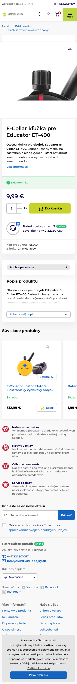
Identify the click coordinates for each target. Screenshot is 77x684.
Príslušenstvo (24, 26)
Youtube (32, 587)
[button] (40, 14)
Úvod (5, 26)
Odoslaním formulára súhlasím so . (38, 527)
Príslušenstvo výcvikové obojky (28, 30)
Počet (12, 208)
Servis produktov (51, 617)
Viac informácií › (18, 166)
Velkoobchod (49, 629)
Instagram (14, 591)
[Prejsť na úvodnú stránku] (13, 14)
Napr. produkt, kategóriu (29, 32)
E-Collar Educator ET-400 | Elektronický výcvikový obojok (30, 388)
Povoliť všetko (38, 675)
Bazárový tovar (50, 623)
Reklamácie (10, 617)
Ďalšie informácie (38, 668)
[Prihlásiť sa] (48, 14)
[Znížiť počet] (19, 211)
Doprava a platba (14, 623)
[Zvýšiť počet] (19, 206)
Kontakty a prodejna (16, 610)
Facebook (52, 587)
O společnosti (12, 629)
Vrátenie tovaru (50, 610)
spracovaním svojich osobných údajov (38, 530)
